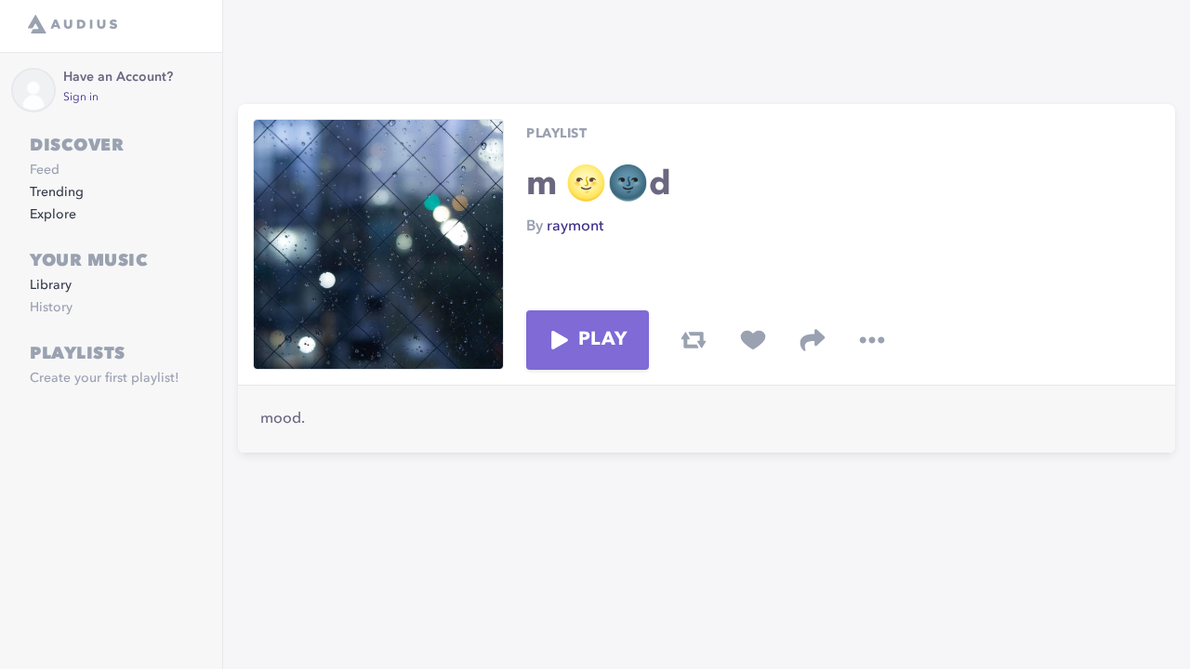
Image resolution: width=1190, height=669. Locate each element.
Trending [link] (57, 192)
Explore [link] (53, 214)
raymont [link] (575, 226)
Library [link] (51, 285)
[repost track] (693, 340)
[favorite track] (753, 340)
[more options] (872, 340)
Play (602, 340)
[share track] (812, 340)
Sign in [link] (81, 97)
